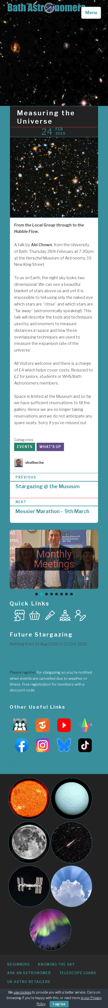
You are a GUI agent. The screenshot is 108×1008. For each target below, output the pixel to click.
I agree (59, 1004)
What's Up (50, 447)
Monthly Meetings (54, 559)
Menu (91, 12)
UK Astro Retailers (28, 982)
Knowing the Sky (56, 964)
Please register (23, 672)
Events (24, 447)
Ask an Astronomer (29, 973)
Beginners (18, 964)
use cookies (22, 992)
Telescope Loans (77, 973)
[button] (54, 559)
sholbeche (34, 462)
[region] (54, 563)
